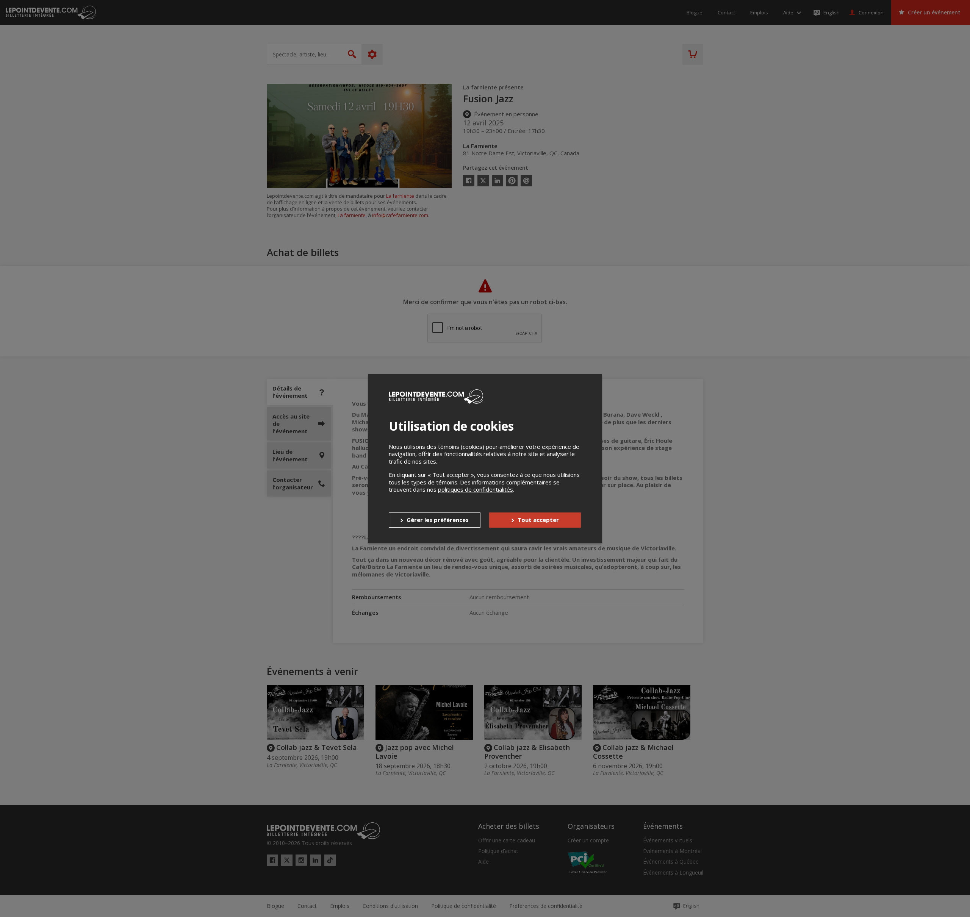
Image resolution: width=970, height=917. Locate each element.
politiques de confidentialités (475, 489)
